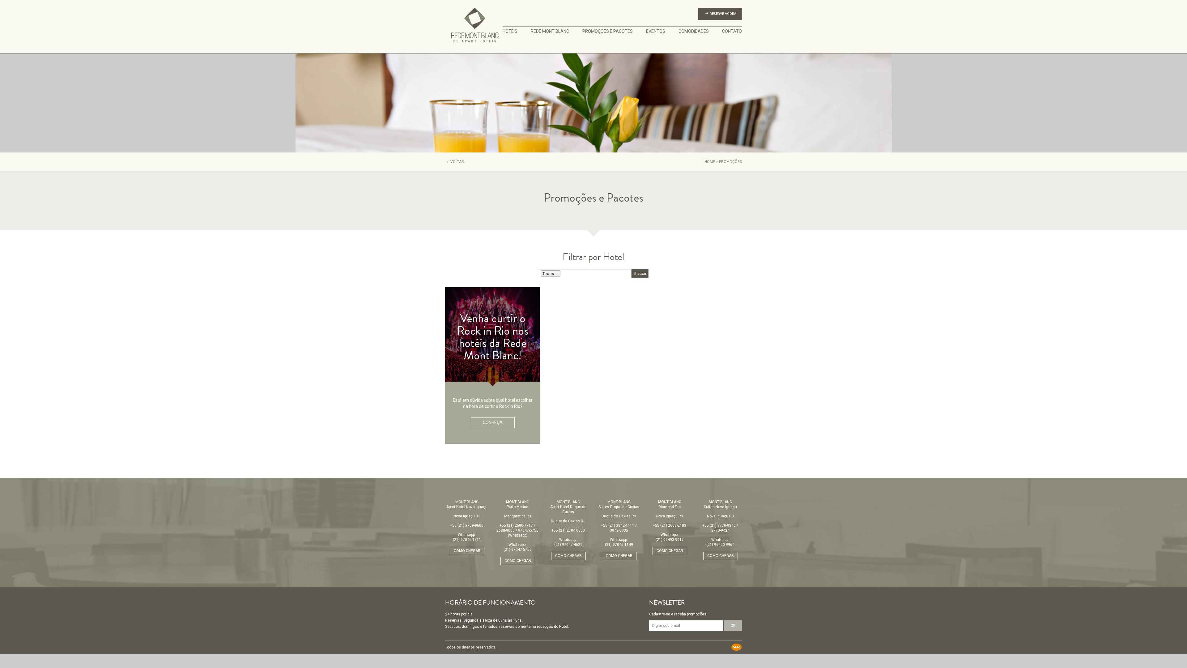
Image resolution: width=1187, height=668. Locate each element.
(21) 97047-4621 (568, 544)
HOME (709, 162)
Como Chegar (467, 551)
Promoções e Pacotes (607, 31)
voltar (457, 162)
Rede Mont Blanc (550, 31)
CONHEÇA (493, 422)
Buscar (640, 273)
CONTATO (732, 31)
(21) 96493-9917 (670, 539)
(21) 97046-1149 (619, 544)
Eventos (655, 31)
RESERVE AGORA (723, 14)
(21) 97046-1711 (467, 539)
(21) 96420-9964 (720, 544)
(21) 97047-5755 (518, 549)
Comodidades (694, 31)
